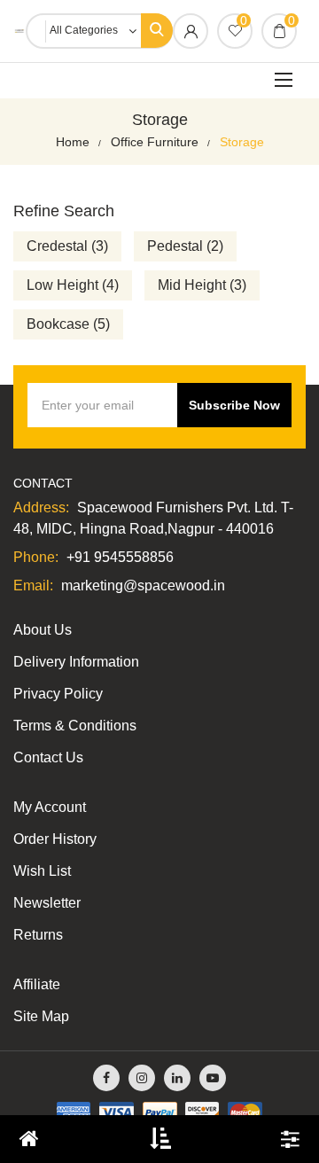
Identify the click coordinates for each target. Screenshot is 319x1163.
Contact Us (48, 757)
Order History (55, 839)
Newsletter (47, 902)
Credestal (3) (67, 246)
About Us (42, 629)
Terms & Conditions (74, 725)
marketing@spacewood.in (143, 585)
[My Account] (190, 33)
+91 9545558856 (120, 557)
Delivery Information (76, 661)
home (72, 142)
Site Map (41, 1016)
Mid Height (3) (202, 285)
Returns (38, 934)
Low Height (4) (73, 285)
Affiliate (36, 984)
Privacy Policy (58, 693)
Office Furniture (154, 142)
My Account (49, 807)
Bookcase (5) (68, 324)
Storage (242, 142)
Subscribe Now (234, 405)
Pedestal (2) (185, 246)
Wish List (42, 870)
